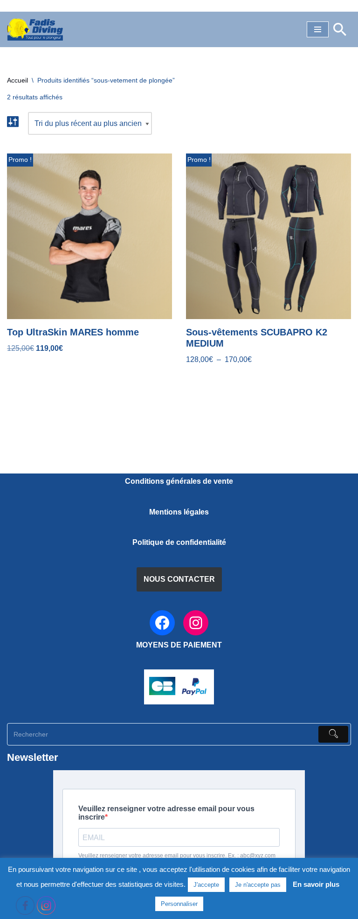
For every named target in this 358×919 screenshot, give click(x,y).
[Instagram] (195, 622)
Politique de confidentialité (179, 542)
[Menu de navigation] (318, 29)
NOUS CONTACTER (179, 579)
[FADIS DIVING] (35, 29)
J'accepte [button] (206, 884)
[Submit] (333, 734)
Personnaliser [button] (179, 903)
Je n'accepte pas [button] (258, 884)
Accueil (17, 80)
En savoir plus (316, 884)
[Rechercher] (339, 29)
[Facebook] (162, 622)
